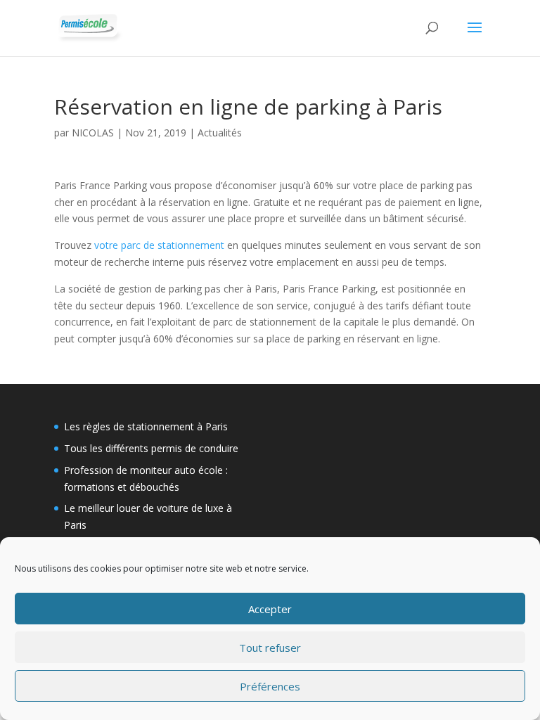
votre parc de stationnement (159, 245)
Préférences (270, 686)
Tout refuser (270, 648)
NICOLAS (93, 132)
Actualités (220, 132)
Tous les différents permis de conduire (151, 448)
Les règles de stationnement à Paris (146, 426)
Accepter (270, 609)
